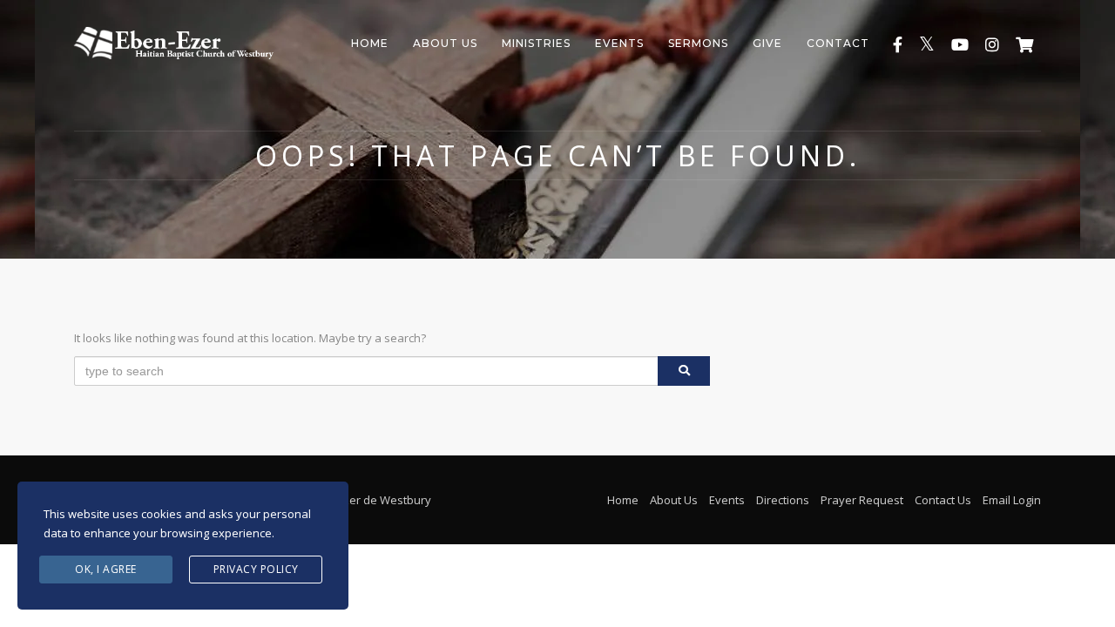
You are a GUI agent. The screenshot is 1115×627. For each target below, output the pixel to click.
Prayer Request (862, 500)
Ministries (536, 43)
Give (767, 43)
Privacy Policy (256, 569)
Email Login (1012, 500)
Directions (782, 500)
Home (370, 43)
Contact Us (943, 500)
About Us (445, 43)
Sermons (698, 43)
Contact (838, 43)
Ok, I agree (106, 569)
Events (619, 43)
